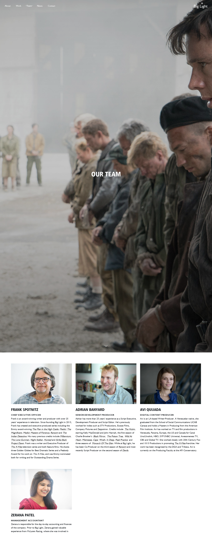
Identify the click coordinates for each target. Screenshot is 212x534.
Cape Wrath (99, 439)
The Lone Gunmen (20, 439)
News (39, 5)
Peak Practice (121, 439)
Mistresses (87, 439)
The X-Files (16, 446)
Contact (51, 5)
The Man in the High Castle (45, 429)
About (8, 5)
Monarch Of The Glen (102, 443)
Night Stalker (36, 439)
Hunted (47, 439)
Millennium (65, 436)
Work (18, 5)
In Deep (110, 439)
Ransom (54, 432)
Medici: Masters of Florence (36, 432)
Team (29, 5)
